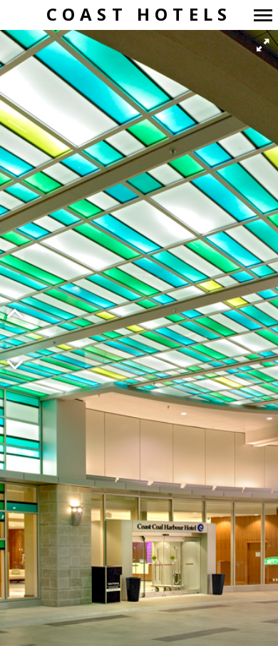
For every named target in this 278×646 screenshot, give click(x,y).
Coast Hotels (139, 15)
